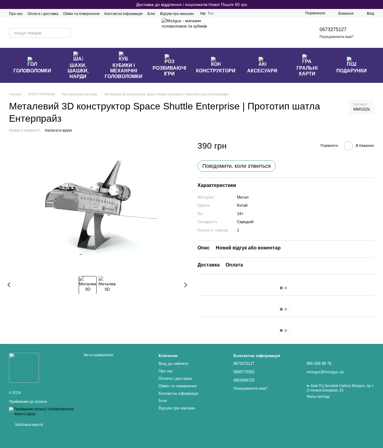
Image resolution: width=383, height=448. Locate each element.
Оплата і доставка (43, 14)
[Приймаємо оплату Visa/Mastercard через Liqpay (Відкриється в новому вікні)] (42, 411)
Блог (151, 14)
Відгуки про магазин (177, 14)
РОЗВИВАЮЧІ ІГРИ (169, 70)
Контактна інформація (123, 14)
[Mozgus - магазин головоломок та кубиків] (24, 367)
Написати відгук (58, 130)
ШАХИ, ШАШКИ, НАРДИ (78, 71)
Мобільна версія (28, 425)
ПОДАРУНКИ (351, 70)
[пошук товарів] (66, 33)
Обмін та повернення (81, 14)
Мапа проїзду (318, 396)
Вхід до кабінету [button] (174, 363)
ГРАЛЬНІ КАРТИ (307, 70)
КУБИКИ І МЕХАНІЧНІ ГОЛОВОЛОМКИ (123, 71)
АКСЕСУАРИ (262, 70)
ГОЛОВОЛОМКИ (32, 70)
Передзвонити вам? (337, 37)
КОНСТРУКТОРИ (215, 70)
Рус (211, 13)
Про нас (16, 14)
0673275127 (333, 29)
